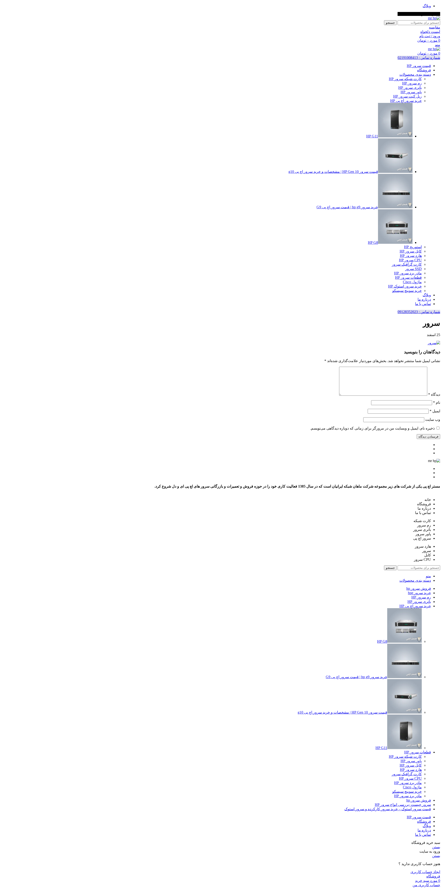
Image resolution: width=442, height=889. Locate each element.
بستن (436, 847)
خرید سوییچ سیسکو (407, 291)
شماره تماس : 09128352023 (419, 312)
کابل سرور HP (411, 251)
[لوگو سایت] (434, 18)
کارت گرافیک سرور (407, 264)
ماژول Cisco (412, 282)
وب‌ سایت (432, 419)
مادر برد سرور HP (408, 273)
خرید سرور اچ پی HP (406, 101)
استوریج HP (413, 247)
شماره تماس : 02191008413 (419, 58)
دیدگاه (434, 394)
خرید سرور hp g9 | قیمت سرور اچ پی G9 (347, 207)
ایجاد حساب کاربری (425, 872)
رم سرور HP (412, 83)
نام (436, 402)
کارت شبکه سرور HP (405, 79)
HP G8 (373, 242)
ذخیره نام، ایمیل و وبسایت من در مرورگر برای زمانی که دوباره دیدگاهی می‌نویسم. (372, 428)
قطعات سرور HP (408, 277)
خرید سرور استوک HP (405, 286)
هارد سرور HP (411, 256)
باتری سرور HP (410, 88)
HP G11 (372, 136)
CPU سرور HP (410, 260)
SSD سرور (413, 269)
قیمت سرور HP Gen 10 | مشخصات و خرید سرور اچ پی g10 (333, 172)
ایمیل (435, 411)
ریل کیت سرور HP (407, 96)
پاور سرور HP (411, 92)
